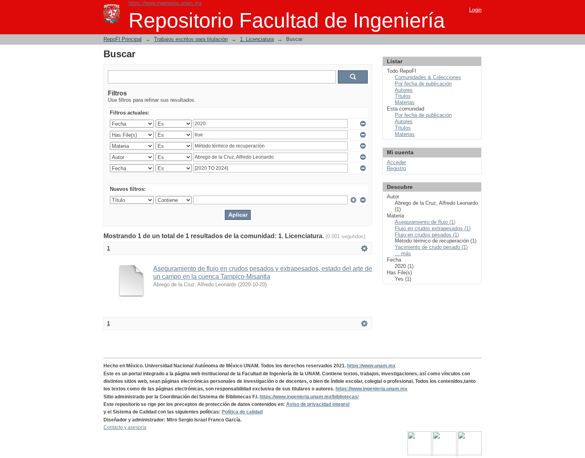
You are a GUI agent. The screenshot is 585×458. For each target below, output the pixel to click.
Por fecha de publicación (423, 84)
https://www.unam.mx (371, 366)
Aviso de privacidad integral (317, 404)
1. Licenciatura (257, 39)
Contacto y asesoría (124, 427)
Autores (404, 90)
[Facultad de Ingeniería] (445, 453)
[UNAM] (420, 453)
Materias (405, 102)
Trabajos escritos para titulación (191, 39)
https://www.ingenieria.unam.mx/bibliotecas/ (309, 397)
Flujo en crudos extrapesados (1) (432, 228)
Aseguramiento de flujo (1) (425, 222)
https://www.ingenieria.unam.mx (165, 3)
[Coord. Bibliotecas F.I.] (470, 453)
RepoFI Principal (122, 39)
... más (403, 253)
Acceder (396, 162)
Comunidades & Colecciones (428, 77)
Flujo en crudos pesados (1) (427, 235)
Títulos (403, 96)
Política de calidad (242, 412)
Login (475, 10)
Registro (396, 168)
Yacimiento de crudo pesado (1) (431, 247)
